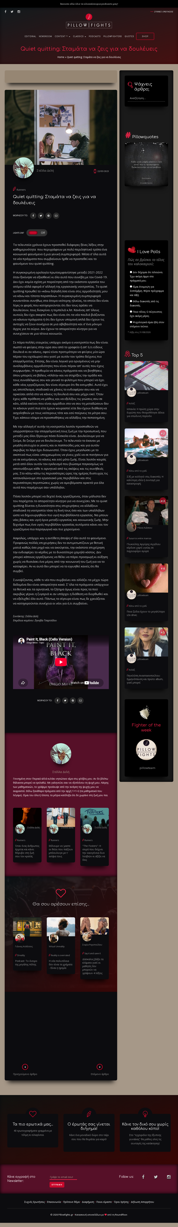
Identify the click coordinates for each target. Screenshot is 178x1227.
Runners (21, 189)
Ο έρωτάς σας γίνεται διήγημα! (89, 1126)
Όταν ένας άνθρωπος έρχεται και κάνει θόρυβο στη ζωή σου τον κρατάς (27, 851)
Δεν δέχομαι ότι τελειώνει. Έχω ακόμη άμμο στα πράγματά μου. (146, 276)
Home (60, 57)
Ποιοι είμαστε (104, 1201)
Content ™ (61, 36)
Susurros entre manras (140, 538)
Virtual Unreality (56, 946)
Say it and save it (92, 953)
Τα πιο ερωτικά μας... (33, 1124)
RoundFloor (121, 1214)
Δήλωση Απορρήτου (142, 1201)
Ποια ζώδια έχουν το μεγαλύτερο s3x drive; (146, 613)
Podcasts (95, 36)
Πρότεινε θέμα (71, 1201)
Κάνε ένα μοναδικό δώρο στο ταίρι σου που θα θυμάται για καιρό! (89, 1137)
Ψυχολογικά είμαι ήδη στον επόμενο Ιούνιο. (147, 324)
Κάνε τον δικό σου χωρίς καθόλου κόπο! (145, 1126)
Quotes (129, 36)
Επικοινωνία (54, 1201)
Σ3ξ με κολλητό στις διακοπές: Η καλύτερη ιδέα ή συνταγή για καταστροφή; (145, 480)
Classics (78, 36)
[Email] (56, 216)
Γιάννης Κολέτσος (24, 946)
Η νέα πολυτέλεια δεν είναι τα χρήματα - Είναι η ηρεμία (60, 964)
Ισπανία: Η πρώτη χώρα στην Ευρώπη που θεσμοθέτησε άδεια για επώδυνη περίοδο (145, 412)
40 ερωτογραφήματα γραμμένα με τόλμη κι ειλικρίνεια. (33, 1132)
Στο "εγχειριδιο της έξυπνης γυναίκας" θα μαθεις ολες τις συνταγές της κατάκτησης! (145, 1139)
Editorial (30, 36)
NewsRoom (45, 36)
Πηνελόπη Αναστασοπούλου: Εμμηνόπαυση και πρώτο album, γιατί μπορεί (145, 679)
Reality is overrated (60, 955)
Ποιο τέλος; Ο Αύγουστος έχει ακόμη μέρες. (146, 314)
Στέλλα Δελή (45, 171)
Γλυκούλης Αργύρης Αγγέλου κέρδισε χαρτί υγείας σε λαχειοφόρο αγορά (143, 547)
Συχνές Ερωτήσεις (34, 1201)
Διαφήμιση (88, 1201)
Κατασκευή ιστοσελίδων (88, 1214)
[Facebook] (33, 216)
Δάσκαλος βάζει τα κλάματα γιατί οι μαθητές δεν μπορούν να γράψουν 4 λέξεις (92, 966)
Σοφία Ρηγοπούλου (92, 944)
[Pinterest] (48, 216)
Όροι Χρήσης (121, 1201)
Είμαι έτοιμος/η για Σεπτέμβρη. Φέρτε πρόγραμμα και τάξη (147, 291)
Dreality (21, 955)
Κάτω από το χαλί (138, 470)
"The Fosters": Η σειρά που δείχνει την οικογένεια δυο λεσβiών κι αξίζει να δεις (93, 852)
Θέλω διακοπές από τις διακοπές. (144, 303)
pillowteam (142, 392)
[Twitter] (41, 216)
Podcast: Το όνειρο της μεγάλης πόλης (26, 962)
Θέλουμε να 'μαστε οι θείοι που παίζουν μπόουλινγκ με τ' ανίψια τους (61, 851)
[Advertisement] (61, 1029)
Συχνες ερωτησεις (163, 11)
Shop (145, 36)
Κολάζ (132, 403)
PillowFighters (112, 36)
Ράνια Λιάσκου (144, 527)
